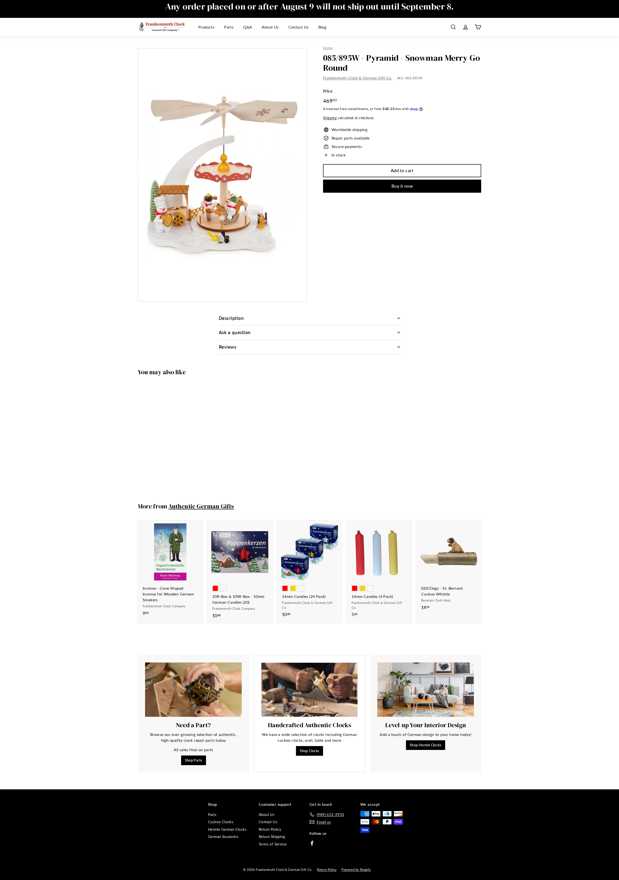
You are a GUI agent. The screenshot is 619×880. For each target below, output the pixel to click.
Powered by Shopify (356, 870)
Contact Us (298, 27)
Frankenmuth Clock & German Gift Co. (357, 78)
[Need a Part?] (193, 689)
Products (206, 27)
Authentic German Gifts (201, 506)
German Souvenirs (223, 836)
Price (327, 91)
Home (328, 48)
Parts (229, 27)
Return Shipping (272, 836)
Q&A (247, 27)
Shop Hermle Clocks (425, 745)
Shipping (330, 118)
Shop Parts (193, 760)
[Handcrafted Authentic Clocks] (309, 690)
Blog (322, 27)
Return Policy (270, 829)
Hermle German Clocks (227, 829)
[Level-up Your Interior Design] (425, 689)
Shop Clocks (309, 751)
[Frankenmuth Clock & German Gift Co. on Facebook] (312, 843)
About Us (270, 27)
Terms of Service (273, 844)
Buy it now (402, 186)
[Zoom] (222, 174)
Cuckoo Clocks (220, 822)
